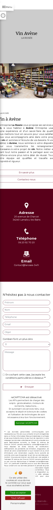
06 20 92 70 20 (26, 242)
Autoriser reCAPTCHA (26, 423)
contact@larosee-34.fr (26, 265)
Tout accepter (18, 492)
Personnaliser (18, 503)
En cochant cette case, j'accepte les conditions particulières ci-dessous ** (26, 376)
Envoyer (29, 387)
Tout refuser (18, 498)
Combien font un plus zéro (18, 339)
